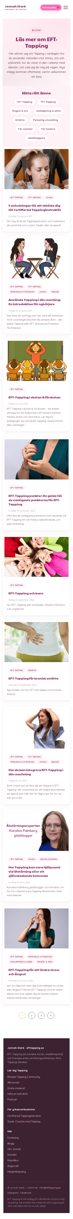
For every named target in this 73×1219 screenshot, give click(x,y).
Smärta (20, 120)
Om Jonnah (14, 1149)
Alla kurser (13, 1082)
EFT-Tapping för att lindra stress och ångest (33, 972)
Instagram (13, 1192)
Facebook (25, 1192)
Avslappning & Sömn (21, 962)
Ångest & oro (20, 110)
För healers (48, 129)
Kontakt (11, 1154)
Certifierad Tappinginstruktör (24, 1115)
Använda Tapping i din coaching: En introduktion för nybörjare (34, 302)
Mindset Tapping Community (23, 1076)
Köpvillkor (13, 1160)
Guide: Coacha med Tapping (23, 1121)
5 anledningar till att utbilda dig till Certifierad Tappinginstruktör (34, 207)
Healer (55, 292)
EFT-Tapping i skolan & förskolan (34, 397)
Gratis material (16, 1088)
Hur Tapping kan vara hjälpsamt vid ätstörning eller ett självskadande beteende (34, 871)
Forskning (13, 1137)
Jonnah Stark (15, 7)
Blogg (10, 1143)
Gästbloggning (48, 859)
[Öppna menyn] (66, 7)
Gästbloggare (36, 138)
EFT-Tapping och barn (25, 593)
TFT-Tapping (48, 101)
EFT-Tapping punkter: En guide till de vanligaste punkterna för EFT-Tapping (35, 500)
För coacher (25, 129)
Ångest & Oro (45, 962)
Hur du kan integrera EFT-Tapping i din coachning (35, 772)
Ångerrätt (13, 1166)
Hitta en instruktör (17, 1093)
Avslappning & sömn (48, 110)
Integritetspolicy (16, 1171)
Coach (49, 197)
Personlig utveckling (45, 120)
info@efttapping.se (50, 1187)
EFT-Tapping (24, 101)
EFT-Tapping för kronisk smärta (33, 678)
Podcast (12, 1099)
